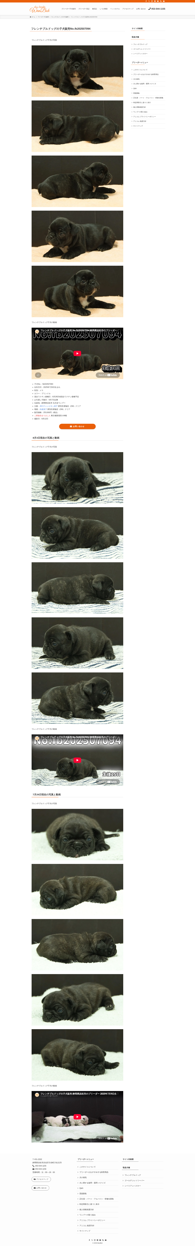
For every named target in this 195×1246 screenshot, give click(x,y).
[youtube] (157, 1)
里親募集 (136, 93)
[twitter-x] (149, 1)
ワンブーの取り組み (140, 112)
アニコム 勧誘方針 (139, 121)
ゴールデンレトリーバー (142, 49)
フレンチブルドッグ (140, 44)
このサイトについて (140, 70)
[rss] (160, 1)
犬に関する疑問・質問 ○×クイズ (144, 84)
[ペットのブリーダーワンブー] (39, 8)
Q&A (135, 88)
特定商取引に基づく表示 (142, 102)
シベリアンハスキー (140, 54)
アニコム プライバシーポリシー (144, 116)
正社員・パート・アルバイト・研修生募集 (148, 98)
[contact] (163, 1)
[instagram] (152, 1)
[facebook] (146, 1)
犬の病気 (136, 79)
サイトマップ (138, 126)
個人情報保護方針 (139, 107)
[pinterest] (154, 1)
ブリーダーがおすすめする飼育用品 (146, 74)
